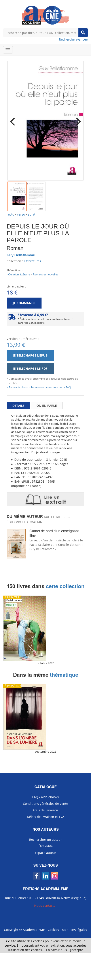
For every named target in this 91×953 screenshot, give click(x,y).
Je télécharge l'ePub (30, 355)
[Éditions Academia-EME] (45, 15)
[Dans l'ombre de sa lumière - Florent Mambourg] (45, 717)
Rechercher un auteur (45, 839)
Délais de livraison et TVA (45, 817)
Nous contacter (45, 905)
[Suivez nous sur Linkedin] (45, 876)
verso (21, 214)
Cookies (53, 930)
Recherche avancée (73, 39)
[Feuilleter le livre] (45, 499)
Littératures (32, 261)
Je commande (24, 303)
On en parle (46, 405)
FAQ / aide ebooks (45, 797)
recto (10, 214)
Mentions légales (74, 930)
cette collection (65, 586)
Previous (14, 118)
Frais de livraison (45, 810)
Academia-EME (34, 930)
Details (18, 405)
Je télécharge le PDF (30, 368)
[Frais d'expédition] (11, 318)
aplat (31, 214)
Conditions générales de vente (45, 803)
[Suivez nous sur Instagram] (54, 876)
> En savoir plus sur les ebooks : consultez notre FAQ (39, 387)
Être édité (45, 846)
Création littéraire (19, 274)
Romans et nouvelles (45, 274)
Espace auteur (45, 853)
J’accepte (76, 950)
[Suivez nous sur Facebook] (36, 876)
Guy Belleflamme (21, 255)
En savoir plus (56, 950)
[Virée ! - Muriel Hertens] (45, 628)
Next (76, 118)
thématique (64, 674)
